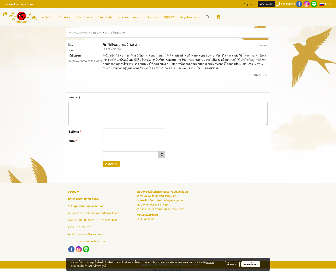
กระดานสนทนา (78, 33)
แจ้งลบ (263, 45)
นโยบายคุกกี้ (99, 265)
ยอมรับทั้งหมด (250, 264)
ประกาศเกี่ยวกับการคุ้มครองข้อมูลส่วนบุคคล (159, 200)
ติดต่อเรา (152, 17)
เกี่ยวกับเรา (64, 17)
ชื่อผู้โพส (74, 131)
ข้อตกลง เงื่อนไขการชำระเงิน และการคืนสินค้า (160, 209)
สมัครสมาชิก (266, 4)
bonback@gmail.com (90, 234)
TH (326, 4)
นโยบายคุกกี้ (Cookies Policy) (152, 205)
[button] (208, 17)
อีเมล (72, 141)
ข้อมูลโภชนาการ (190, 17)
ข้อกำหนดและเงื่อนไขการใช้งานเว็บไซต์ (156, 196)
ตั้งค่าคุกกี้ (232, 264)
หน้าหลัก (47, 17)
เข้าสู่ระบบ (248, 4)
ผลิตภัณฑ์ (83, 17)
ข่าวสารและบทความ (129, 17)
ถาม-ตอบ (96, 33)
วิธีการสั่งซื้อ (105, 17)
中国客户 (169, 17)
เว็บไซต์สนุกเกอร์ (115, 33)
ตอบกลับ (112, 164)
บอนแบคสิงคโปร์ (145, 219)
